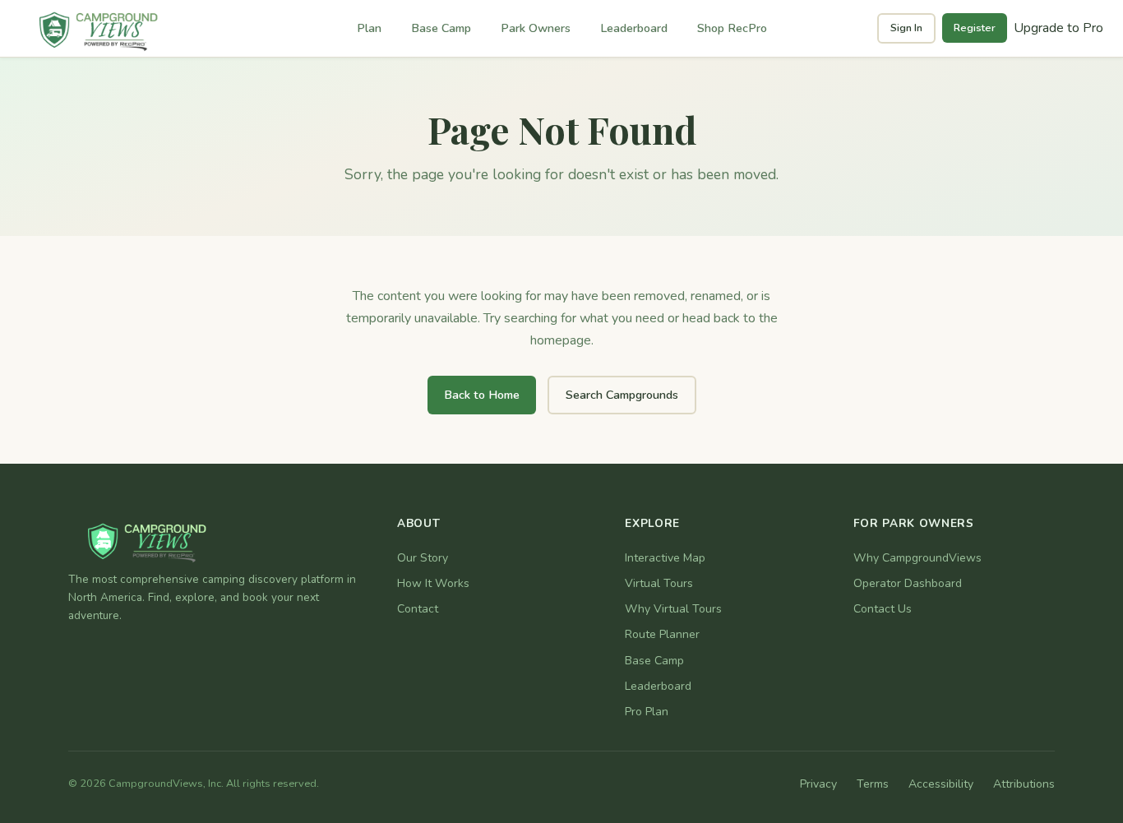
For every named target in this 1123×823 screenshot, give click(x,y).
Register (975, 28)
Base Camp (441, 28)
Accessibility (940, 784)
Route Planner (662, 634)
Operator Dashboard (907, 583)
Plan (369, 28)
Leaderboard (634, 28)
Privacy (818, 784)
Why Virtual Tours (673, 609)
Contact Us (882, 609)
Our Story (422, 558)
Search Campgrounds (622, 394)
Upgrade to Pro (1058, 28)
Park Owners (536, 28)
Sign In (906, 28)
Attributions (1024, 784)
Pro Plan (646, 711)
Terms (873, 784)
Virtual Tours (659, 583)
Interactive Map (665, 558)
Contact (417, 609)
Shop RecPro (732, 28)
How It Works (433, 583)
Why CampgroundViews (917, 558)
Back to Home (482, 394)
